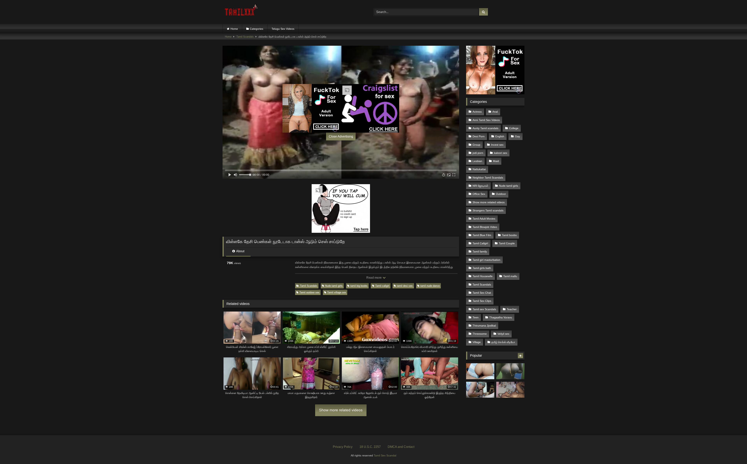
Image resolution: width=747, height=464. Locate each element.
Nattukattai (479, 169)
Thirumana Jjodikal (484, 325)
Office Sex (479, 193)
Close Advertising (341, 136)
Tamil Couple (507, 243)
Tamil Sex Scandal (385, 455)
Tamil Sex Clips (482, 300)
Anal (495, 111)
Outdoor (501, 193)
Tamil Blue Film (482, 235)
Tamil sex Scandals (484, 309)
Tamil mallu (510, 276)
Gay (517, 136)
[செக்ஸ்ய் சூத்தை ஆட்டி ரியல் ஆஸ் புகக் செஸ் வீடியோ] (480, 371)
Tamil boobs (509, 235)
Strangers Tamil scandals (488, 210)
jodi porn (478, 152)
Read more (374, 277)
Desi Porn (479, 136)
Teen (476, 317)
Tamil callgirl (382, 285)
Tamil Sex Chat (482, 292)
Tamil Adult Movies (484, 218)
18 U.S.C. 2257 (370, 446)
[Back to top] (735, 452)
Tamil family (480, 251)
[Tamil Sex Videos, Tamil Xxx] (242, 11)
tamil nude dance (430, 285)
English (499, 136)
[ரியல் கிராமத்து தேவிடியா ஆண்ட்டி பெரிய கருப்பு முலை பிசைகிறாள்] (510, 371)
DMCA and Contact (401, 446)
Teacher (512, 309)
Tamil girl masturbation (486, 259)
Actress (477, 111)
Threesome (480, 333)
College (513, 128)
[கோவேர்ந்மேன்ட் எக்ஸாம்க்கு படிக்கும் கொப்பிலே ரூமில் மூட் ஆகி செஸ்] (510, 390)
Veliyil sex (503, 333)
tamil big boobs (358, 285)
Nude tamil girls (334, 285)
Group (476, 144)
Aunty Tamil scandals (485, 128)
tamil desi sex (405, 285)
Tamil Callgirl (480, 243)
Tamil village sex (336, 292)
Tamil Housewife (483, 276)
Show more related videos (341, 410)
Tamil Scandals (245, 36)
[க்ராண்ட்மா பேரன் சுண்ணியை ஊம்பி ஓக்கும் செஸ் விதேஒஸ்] (480, 390)
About (240, 251)
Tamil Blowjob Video (485, 226)
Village (477, 342)
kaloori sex (500, 152)
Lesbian (477, 161)
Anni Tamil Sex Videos (486, 120)
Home (234, 28)
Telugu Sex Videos (283, 28)
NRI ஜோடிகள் (480, 185)
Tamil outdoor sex (309, 292)
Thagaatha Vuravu (500, 317)
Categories (256, 28)
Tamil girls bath (482, 268)
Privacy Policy (342, 446)
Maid (496, 161)
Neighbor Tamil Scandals (488, 177)
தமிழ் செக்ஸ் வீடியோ (503, 342)
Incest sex (497, 144)
